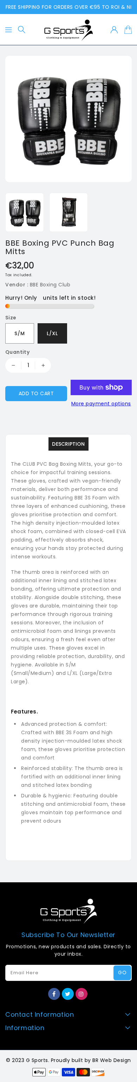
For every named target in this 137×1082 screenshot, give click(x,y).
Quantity (17, 352)
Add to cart (36, 393)
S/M (19, 333)
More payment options (101, 403)
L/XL (52, 333)
